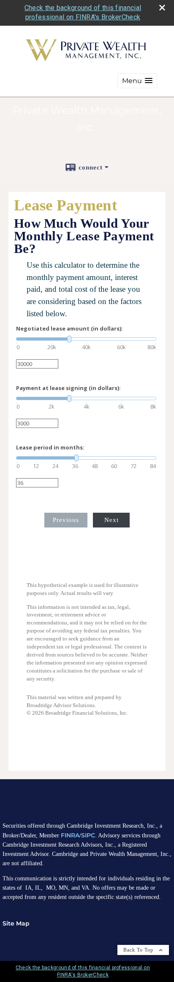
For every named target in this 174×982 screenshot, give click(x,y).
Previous (66, 520)
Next (111, 520)
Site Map (16, 923)
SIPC (88, 835)
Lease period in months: (50, 447)
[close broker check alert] (162, 7)
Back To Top (139, 950)
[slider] (86, 339)
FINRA (70, 835)
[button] (137, 80)
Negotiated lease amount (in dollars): (69, 328)
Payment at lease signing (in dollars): (68, 388)
